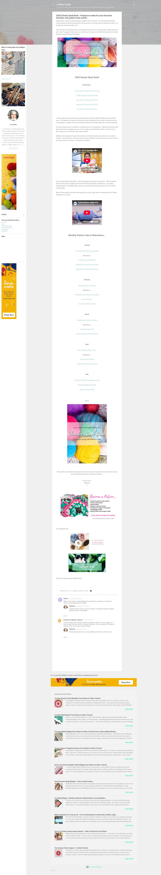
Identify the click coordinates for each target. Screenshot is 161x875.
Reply (65, 616)
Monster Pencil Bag (87, 390)
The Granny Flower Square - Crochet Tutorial (71, 848)
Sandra (65, 598)
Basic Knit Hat (87, 299)
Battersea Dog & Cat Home (87, 109)
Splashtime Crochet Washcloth (87, 265)
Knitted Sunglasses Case (87, 385)
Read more (129, 709)
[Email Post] (91, 591)
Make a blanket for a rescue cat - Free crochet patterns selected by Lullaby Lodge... (86, 815)
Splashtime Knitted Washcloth (87, 269)
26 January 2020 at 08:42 (75, 598)
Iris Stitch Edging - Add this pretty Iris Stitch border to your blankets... (80, 798)
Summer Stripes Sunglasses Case (87, 380)
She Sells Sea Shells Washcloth (87, 251)
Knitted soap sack (87, 329)
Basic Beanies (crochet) (87, 286)
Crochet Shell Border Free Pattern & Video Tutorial (74, 715)
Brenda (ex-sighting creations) (73, 620)
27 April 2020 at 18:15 (81, 629)
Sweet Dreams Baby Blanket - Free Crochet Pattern (74, 781)
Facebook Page (6, 226)
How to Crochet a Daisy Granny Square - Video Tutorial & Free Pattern (81, 831)
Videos (53, 870)
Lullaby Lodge (64, 4)
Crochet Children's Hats (87, 304)
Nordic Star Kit (6, 79)
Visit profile (13, 148)
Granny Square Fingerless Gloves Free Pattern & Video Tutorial (78, 748)
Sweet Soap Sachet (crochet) (87, 334)
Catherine (72, 606)
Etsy (2, 224)
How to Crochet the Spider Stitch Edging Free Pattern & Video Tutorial (81, 765)
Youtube (4, 222)
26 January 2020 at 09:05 (82, 606)
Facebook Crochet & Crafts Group (87, 91)
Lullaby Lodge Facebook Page (87, 95)
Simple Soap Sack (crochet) (87, 320)
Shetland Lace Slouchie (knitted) (87, 295)
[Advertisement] (129, 39)
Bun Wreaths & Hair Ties (87, 350)
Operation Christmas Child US (87, 104)
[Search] (134, 5)
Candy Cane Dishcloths (87, 260)
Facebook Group (6, 228)
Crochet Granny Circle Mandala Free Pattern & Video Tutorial (77, 698)
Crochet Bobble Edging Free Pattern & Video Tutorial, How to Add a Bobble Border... (86, 732)
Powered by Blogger (95, 867)
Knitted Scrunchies (87, 359)
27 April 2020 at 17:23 (89, 620)
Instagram (4, 229)
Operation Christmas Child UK (87, 100)
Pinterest (4, 231)
